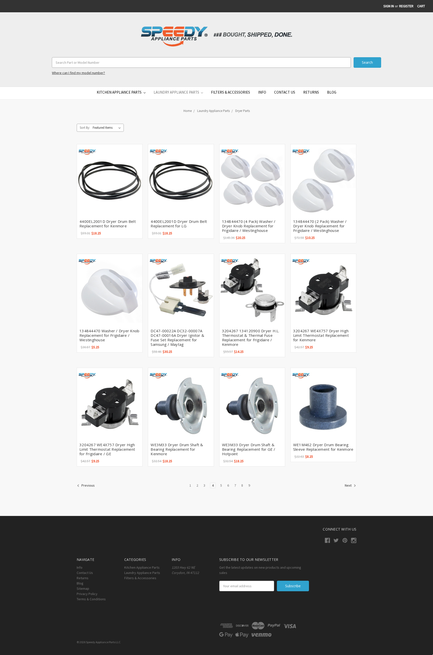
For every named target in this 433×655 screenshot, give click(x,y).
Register (406, 6)
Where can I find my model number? (78, 73)
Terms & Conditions (91, 599)
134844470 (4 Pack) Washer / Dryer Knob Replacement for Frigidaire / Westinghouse (249, 226)
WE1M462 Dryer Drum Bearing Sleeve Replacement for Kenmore (323, 447)
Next (348, 485)
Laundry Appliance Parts (177, 92)
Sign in (388, 6)
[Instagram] (353, 540)
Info (262, 92)
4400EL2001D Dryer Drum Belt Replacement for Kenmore (107, 223)
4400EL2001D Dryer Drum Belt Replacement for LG (179, 223)
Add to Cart (109, 180)
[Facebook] (327, 540)
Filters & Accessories (230, 92)
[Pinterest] (345, 540)
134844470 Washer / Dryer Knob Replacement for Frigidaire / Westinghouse (109, 335)
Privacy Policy (87, 594)
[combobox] (201, 62)
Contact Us (284, 92)
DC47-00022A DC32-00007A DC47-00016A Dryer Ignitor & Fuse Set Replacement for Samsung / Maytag (177, 337)
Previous (88, 485)
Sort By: (85, 127)
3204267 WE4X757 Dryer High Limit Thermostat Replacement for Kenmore (321, 335)
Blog (331, 92)
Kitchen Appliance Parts (119, 92)
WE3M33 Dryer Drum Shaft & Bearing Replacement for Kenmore (177, 449)
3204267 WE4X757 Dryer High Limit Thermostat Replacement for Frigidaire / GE (107, 449)
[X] (336, 540)
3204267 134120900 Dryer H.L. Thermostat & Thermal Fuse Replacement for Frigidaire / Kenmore (250, 337)
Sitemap (83, 588)
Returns (311, 92)
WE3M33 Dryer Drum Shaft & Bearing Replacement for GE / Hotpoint (248, 449)
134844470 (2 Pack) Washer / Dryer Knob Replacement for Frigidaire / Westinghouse (320, 226)
